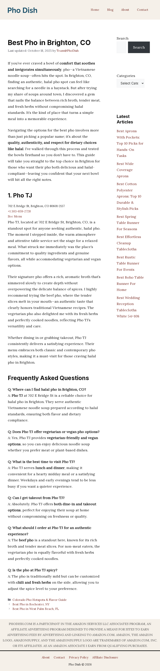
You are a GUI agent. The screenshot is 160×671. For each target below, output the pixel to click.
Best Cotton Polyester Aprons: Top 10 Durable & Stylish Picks (129, 196)
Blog (110, 10)
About (125, 10)
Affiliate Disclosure (105, 657)
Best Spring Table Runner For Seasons (128, 222)
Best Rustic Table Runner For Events (128, 263)
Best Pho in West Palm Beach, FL (35, 609)
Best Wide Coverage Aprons (125, 169)
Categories (126, 75)
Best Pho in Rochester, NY (31, 604)
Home (95, 10)
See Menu (15, 216)
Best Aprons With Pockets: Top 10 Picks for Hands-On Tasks (130, 143)
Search (122, 38)
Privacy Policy (78, 657)
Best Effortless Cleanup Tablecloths (129, 243)
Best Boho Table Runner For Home (130, 283)
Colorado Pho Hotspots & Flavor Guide (39, 600)
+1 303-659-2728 (19, 211)
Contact (142, 10)
